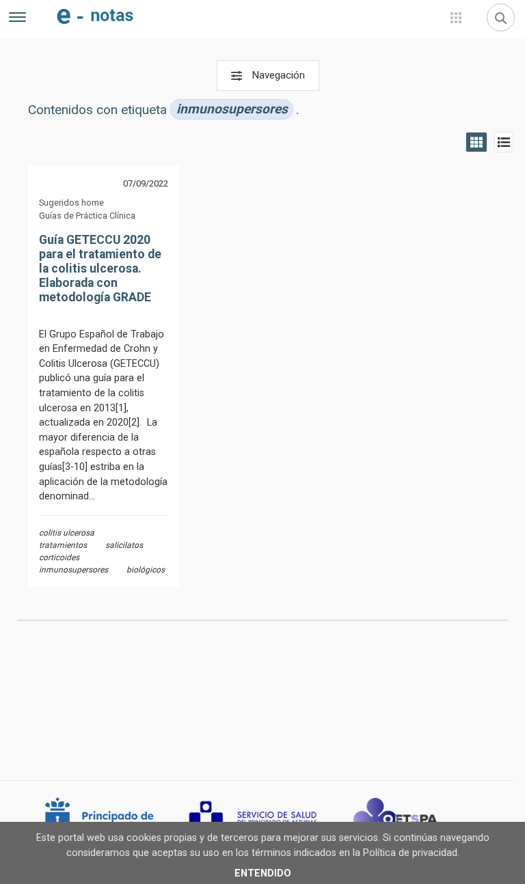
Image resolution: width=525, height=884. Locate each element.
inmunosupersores (73, 570)
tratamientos (63, 545)
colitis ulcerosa (66, 533)
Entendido (262, 873)
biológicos (145, 570)
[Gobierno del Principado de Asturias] (116, 819)
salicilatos (124, 545)
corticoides (59, 557)
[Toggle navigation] (17, 19)
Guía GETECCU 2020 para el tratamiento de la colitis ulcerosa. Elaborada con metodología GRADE (100, 268)
